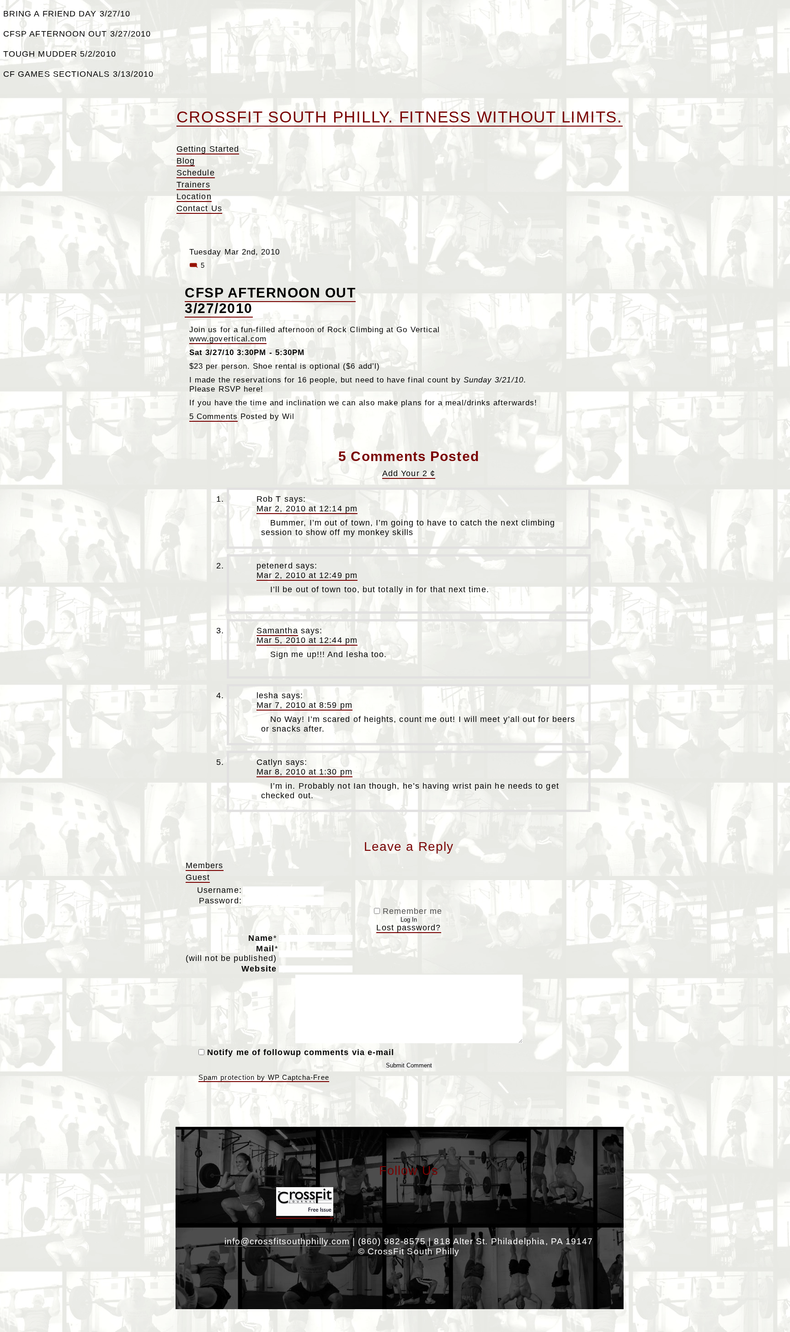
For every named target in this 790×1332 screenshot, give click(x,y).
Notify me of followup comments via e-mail (300, 1052)
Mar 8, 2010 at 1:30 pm (304, 771)
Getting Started (207, 149)
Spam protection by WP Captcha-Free (263, 1077)
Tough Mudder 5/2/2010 (59, 53)
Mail (232, 953)
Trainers (193, 184)
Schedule (195, 172)
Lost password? (408, 927)
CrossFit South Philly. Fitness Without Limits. (399, 117)
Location (194, 196)
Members (205, 865)
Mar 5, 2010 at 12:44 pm (307, 640)
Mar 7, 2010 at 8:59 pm (304, 705)
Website (259, 968)
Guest (198, 877)
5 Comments (213, 416)
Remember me (411, 911)
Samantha (277, 630)
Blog (185, 160)
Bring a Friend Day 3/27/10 (66, 13)
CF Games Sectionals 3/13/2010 (78, 74)
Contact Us (199, 208)
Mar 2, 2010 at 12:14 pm (307, 508)
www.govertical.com (228, 338)
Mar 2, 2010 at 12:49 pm (307, 575)
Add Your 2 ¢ (408, 473)
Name (262, 938)
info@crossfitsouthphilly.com (287, 1241)
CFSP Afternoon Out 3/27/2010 (77, 33)
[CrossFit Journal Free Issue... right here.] (304, 1214)
